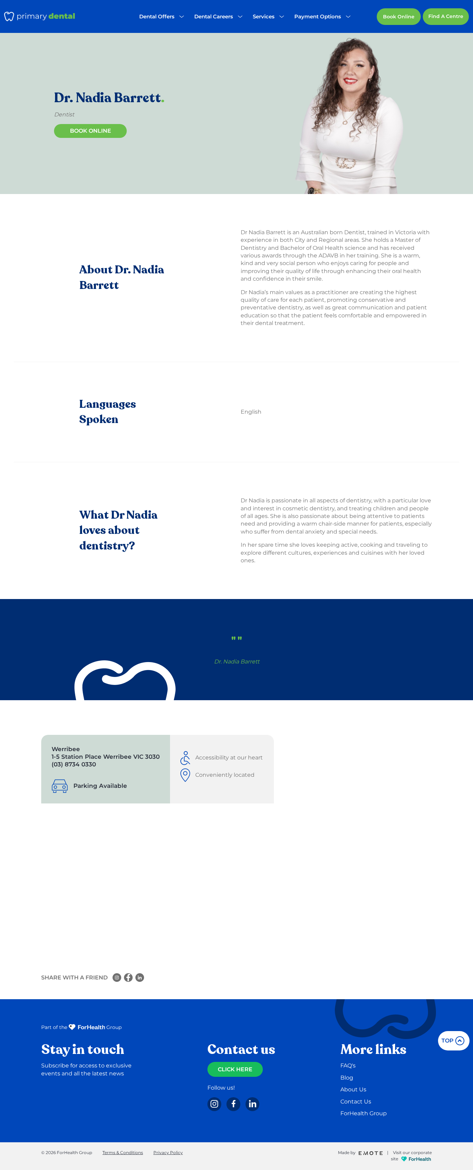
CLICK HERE (235, 1069)
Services (264, 16)
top (447, 1040)
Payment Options (317, 16)
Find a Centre (445, 16)
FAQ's (348, 1065)
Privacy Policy (168, 1152)
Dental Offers (157, 16)
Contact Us (355, 1101)
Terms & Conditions (122, 1152)
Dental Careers (213, 16)
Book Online (398, 17)
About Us (353, 1089)
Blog (346, 1077)
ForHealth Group (363, 1113)
